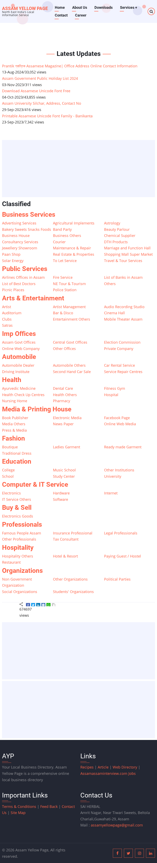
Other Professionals (19, 539)
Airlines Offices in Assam (23, 277)
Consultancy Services (20, 241)
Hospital (111, 394)
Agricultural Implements (73, 223)
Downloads (103, 7)
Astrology (112, 223)
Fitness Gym (114, 388)
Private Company (118, 348)
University (112, 476)
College (8, 470)
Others (110, 283)
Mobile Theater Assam (123, 319)
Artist (6, 306)
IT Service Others (16, 499)
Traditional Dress (16, 453)
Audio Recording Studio (124, 306)
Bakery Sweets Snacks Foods (26, 229)
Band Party (62, 229)
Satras (7, 325)
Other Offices (64, 348)
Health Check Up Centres (23, 394)
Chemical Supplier (119, 235)
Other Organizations (70, 579)
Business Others (67, 235)
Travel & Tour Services (123, 260)
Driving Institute (15, 371)
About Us (79, 7)
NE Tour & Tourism (69, 283)
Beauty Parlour (117, 229)
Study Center (64, 476)
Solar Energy (13, 260)
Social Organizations (19, 591)
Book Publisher (15, 417)
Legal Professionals (120, 533)
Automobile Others (69, 365)
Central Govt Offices (70, 342)
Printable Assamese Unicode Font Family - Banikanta (47, 115)
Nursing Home (14, 400)
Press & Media (14, 430)
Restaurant (11, 562)
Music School (64, 470)
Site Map (18, 812)
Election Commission (122, 342)
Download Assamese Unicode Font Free (36, 90)
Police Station (64, 289)
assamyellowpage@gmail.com (117, 825)
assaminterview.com (104, 773)
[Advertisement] (79, 169)
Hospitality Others (17, 556)
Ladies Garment (66, 446)
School (8, 476)
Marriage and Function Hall (127, 247)
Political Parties (117, 579)
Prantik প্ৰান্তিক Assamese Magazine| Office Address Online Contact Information (69, 65)
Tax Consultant (65, 539)
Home (60, 7)
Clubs (7, 319)
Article (104, 767)
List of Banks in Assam (123, 277)
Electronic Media (67, 417)
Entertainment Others (71, 319)
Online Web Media (120, 423)
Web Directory (125, 767)
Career (80, 15)
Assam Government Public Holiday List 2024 (40, 78)
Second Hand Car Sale (72, 371)
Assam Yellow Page (25, 8)
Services (128, 7)
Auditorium (11, 312)
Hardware (61, 493)
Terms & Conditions (19, 806)
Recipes (87, 767)
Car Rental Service (119, 365)
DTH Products (116, 241)
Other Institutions (119, 470)
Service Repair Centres (123, 371)
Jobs (132, 773)
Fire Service (63, 277)
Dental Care (63, 388)
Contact (61, 15)
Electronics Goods (17, 516)
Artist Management (69, 306)
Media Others (13, 423)
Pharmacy (61, 400)
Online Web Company (21, 348)
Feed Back (49, 806)
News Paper (63, 423)
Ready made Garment (122, 446)
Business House (16, 235)
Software (60, 499)
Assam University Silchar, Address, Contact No (41, 103)
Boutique (10, 446)
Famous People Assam (21, 533)
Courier (59, 241)
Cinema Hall (114, 312)
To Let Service (65, 260)
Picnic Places (13, 289)
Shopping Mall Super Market (128, 254)
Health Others (65, 394)
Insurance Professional (72, 533)
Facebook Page (117, 417)
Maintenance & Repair (72, 247)
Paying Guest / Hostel (122, 556)
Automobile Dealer (18, 365)
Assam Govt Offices (19, 342)
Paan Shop (11, 254)
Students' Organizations (73, 591)
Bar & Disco (63, 312)
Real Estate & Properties (73, 254)
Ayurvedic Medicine (19, 388)
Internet (111, 493)
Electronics (11, 493)
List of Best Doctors (19, 283)
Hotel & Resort (65, 556)
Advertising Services (19, 223)
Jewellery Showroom (19, 247)
